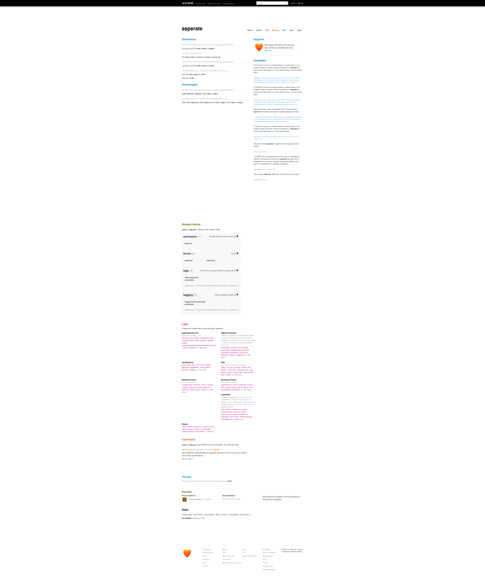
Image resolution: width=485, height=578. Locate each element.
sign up (192, 229)
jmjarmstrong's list (190, 333)
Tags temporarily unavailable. (191, 278)
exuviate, (250, 384)
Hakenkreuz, (225, 416)
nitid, (223, 387)
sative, (192, 389)
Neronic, (244, 412)
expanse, (190, 426)
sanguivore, (198, 426)
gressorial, (243, 384)
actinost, (236, 384)
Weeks (185, 424)
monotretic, (225, 352)
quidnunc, (204, 340)
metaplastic (239, 355)
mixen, (202, 367)
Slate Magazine (258, 169)
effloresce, (197, 384)
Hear (291, 30)
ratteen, (224, 372)
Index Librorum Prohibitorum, (232, 409)
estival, (184, 429)
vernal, (212, 426)
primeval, (191, 431)
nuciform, (185, 387)
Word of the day (214, 3)
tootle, (185, 347)
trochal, (228, 387)
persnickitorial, (243, 347)
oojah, (212, 338)
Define (250, 30)
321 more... (248, 389)
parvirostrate (236, 389)
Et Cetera (266, 549)
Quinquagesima (227, 419)
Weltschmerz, (244, 414)
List (267, 30)
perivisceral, (225, 347)
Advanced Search (269, 569)
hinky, (184, 365)
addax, (207, 367)
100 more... (203, 369)
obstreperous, (195, 367)
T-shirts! (205, 566)
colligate (192, 369)
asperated (189, 260)
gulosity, (196, 338)
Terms (265, 559)
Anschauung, (226, 414)
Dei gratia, (235, 414)
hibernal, (190, 429)
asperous (188, 243)
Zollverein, (237, 412)
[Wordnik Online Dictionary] (187, 3)
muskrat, (244, 367)
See (284, 30)
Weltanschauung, (246, 416)
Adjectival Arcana (228, 333)
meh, (191, 338)
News (224, 549)
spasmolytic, (243, 352)
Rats (223, 362)
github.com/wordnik (250, 556)
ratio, (247, 370)
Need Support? (268, 556)
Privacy (265, 562)
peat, (193, 365)
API (244, 552)
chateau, (208, 365)
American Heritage (194, 499)
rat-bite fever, (232, 370)
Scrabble (187, 518)
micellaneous (187, 362)
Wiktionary (189, 70)
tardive (204, 389)
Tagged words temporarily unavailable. (195, 302)
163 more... (239, 375)
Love (299, 30)
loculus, (240, 387)
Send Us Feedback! (270, 552)
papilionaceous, (227, 384)
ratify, (251, 370)
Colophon (205, 559)
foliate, (204, 384)
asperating (211, 260)
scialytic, (232, 355)
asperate (268, 50)
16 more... (211, 431)
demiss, (198, 389)
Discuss (275, 30)
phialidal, (246, 350)
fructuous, (200, 387)
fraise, (184, 426)
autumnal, (206, 426)
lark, (203, 365)
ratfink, (223, 367)
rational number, (233, 372)
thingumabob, (205, 338)
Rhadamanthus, (227, 412)
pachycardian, (226, 389)
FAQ (204, 562)
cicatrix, (199, 365)
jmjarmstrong (187, 449)
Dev (244, 549)
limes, (251, 387)
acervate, (210, 384)
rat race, (229, 367)
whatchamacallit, (188, 340)
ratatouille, (241, 370)
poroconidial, (226, 350)
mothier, (185, 431)
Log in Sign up (297, 3)
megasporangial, (237, 350)
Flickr (229, 481)
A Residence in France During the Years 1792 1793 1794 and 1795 (274, 137)
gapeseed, (186, 367)
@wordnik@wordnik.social (232, 562)
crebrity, (246, 387)
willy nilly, (185, 338)
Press (204, 556)
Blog (224, 552)
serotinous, (186, 389)
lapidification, (206, 429)
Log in (184, 229)
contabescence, (187, 384)
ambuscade (199, 431)
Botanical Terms (189, 379)
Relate (259, 30)
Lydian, (245, 409)
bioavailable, (234, 352)
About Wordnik (207, 552)
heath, (188, 365)
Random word (228, 3)
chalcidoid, (234, 347)
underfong (192, 347)
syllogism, (185, 369)
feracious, (193, 387)
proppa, (197, 340)
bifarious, (207, 387)
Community (200, 3)
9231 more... (240, 419)
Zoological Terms (228, 379)
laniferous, (198, 429)
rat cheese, (237, 367)
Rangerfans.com (258, 152)
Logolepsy (225, 394)
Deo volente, (235, 416)
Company (206, 549)
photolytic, (225, 355)
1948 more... (203, 347)
